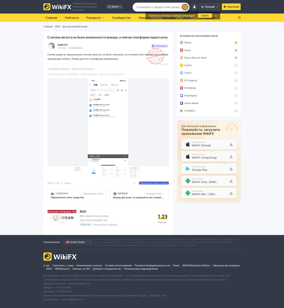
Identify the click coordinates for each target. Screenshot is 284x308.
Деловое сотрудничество (107, 268)
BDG (57, 26)
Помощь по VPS (81, 268)
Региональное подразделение (141, 268)
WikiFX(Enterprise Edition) (196, 265)
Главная (48, 26)
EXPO (49, 268)
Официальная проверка (226, 265)
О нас (46, 265)
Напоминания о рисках (89, 265)
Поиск (176, 265)
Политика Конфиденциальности (152, 265)
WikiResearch (62, 268)
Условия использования (118, 265)
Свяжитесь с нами (63, 265)
